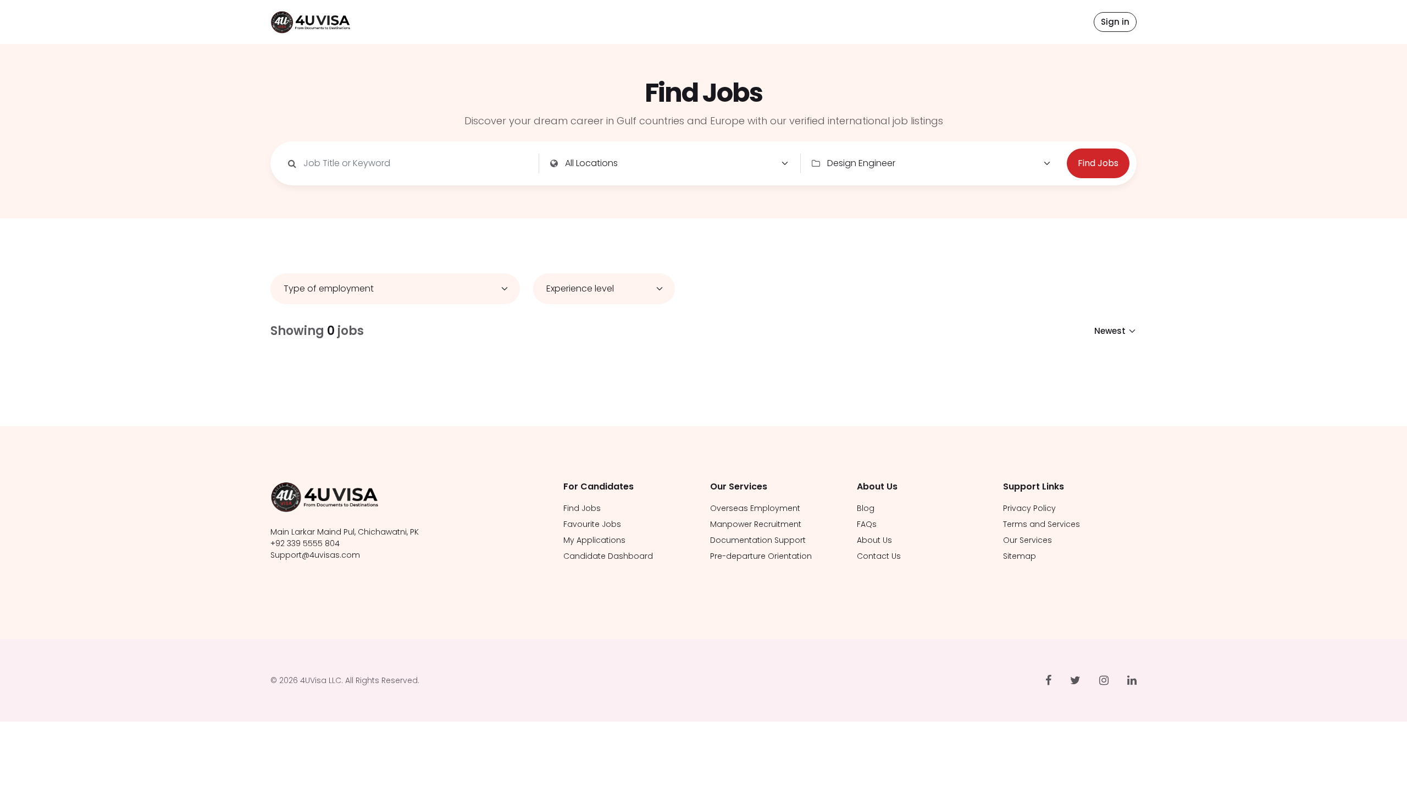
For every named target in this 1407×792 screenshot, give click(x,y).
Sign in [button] (1115, 22)
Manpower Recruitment (755, 524)
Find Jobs (594, 22)
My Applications (594, 540)
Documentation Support (758, 540)
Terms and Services (1041, 524)
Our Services (1027, 540)
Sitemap (1019, 556)
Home (539, 22)
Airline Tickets (729, 105)
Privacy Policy (1029, 508)
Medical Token (731, 47)
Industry (655, 22)
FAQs (867, 524)
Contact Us (888, 22)
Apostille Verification (743, 9)
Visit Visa (720, 67)
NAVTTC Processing (741, 28)
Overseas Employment (755, 508)
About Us (823, 22)
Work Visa (722, 86)
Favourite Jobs (592, 524)
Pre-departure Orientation (761, 556)
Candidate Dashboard (608, 556)
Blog (865, 508)
